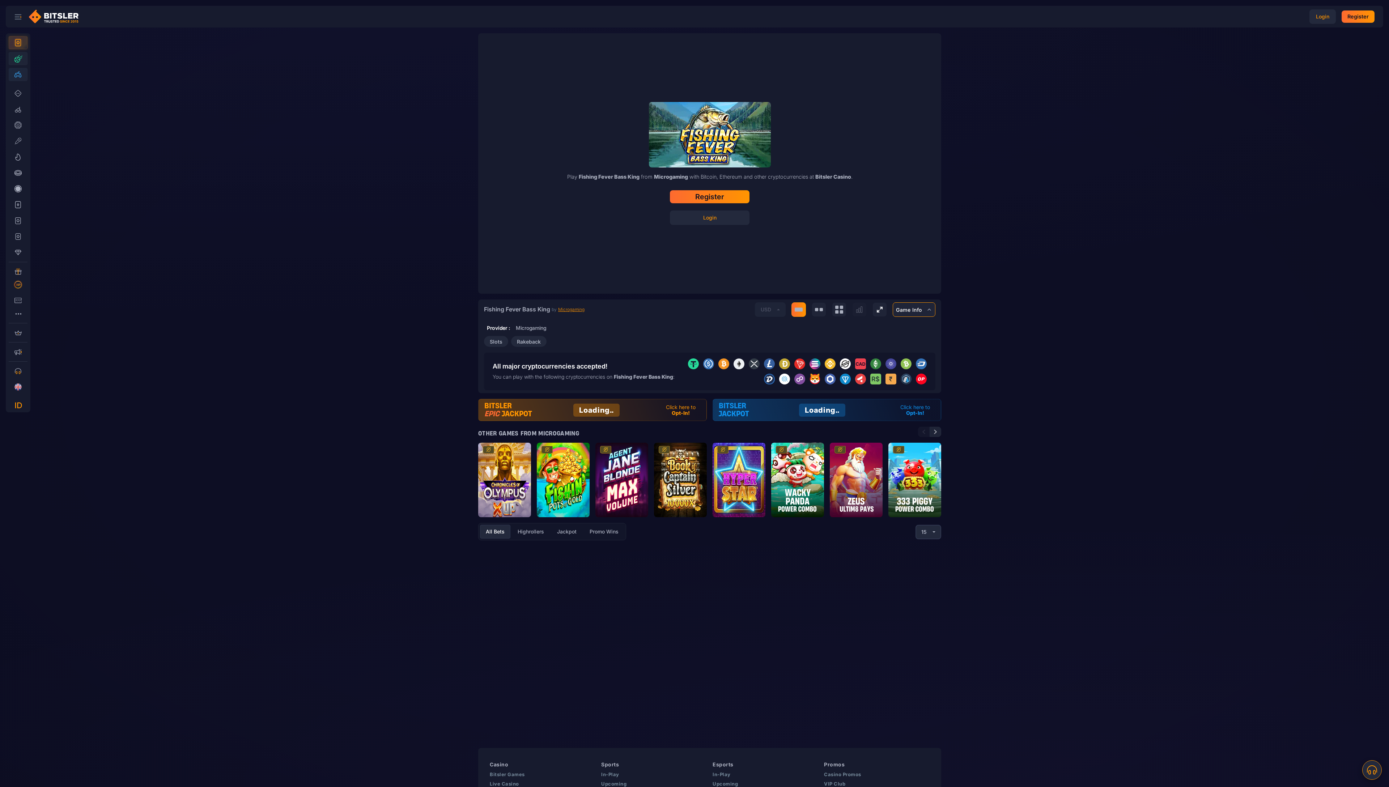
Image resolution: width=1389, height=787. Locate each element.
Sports (610, 764)
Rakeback (529, 342)
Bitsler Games (507, 774)
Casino (499, 764)
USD (766, 309)
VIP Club (834, 784)
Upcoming (613, 784)
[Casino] (18, 42)
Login (710, 217)
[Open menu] (18, 16)
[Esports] (18, 74)
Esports (723, 764)
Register (709, 196)
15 (924, 532)
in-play (610, 774)
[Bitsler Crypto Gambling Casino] (56, 17)
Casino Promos (842, 774)
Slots (496, 342)
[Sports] (18, 58)
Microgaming (571, 309)
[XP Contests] (18, 284)
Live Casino (504, 784)
